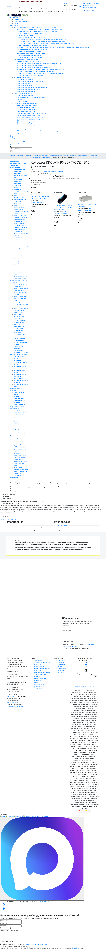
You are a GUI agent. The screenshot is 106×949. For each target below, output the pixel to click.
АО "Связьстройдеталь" (49, 172)
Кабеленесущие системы (25, 129)
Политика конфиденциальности (84, 687)
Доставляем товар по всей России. (64, 178)
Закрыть (82, 948)
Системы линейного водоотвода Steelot (30, 57)
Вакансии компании (20, 21)
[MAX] (86, 670)
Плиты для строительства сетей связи (30, 33)
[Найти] (11, 151)
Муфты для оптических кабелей (27, 105)
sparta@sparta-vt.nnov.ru (91, 3)
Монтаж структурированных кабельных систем (29, 117)
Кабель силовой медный (25, 95)
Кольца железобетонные (25, 35)
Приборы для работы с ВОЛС (26, 111)
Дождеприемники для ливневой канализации (32, 45)
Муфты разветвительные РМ (22, 304)
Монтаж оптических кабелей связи (25, 103)
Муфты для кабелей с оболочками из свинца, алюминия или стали (39, 63)
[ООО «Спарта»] (12, 6)
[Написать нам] (42, 859)
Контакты (13, 145)
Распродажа (18, 133)
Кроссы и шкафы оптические (26, 107)
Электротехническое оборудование (29, 61)
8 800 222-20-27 (12, 696)
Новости (16, 139)
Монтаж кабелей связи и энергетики (26, 59)
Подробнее (75, 948)
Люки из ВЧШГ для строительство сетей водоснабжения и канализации (41, 41)
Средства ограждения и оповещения (29, 51)
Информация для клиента (18, 137)
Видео (16, 23)
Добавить (60, 176)
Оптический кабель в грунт (26, 91)
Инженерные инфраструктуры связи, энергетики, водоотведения (35, 27)
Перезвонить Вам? (89, 10)
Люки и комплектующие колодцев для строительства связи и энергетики (41, 39)
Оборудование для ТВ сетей (26, 121)
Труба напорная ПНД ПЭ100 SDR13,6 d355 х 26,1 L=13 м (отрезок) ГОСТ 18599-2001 (63, 207)
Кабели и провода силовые (23, 93)
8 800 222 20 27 (69, 3)
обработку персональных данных (36, 944)
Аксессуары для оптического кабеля (29, 115)
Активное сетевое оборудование (28, 125)
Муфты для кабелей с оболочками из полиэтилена (33, 67)
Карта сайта (43, 902)
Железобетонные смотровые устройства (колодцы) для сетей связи (40, 29)
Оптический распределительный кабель (30, 81)
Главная (12, 155)
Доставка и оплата (16, 135)
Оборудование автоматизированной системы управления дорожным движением (44, 131)
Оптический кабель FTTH (25, 83)
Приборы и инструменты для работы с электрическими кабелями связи (41, 73)
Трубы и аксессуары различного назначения (31, 37)
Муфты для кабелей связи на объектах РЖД (31, 65)
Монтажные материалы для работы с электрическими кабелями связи (40, 69)
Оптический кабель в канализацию (28, 89)
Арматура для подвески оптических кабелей (32, 113)
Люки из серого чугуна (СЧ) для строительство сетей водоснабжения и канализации (45, 43)
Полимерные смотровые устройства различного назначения (37, 31)
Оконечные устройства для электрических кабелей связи (36, 71)
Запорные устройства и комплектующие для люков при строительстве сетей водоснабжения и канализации (53, 47)
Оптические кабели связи (22, 77)
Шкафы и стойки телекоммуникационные (30, 119)
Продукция (14, 25)
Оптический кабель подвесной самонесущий (32, 87)
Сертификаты (18, 19)
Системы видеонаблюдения (26, 123)
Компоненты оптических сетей (27, 109)
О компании (14, 17)
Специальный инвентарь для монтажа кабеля (32, 49)
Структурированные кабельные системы (30, 75)
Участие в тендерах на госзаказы (25, 141)
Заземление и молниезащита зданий (29, 55)
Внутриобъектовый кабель (26, 79)
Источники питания (23, 127)
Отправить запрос (69, 641)
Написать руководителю (8, 519)
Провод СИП (21, 99)
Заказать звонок (70, 9)
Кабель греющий (22, 101)
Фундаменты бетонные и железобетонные (31, 53)
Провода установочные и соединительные (31, 97)
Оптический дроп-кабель (25, 85)
